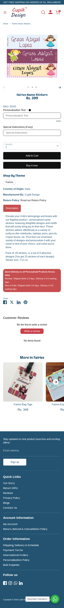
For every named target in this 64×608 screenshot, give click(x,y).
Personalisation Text (15, 110)
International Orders (15, 555)
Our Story (9, 483)
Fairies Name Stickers (21, 24)
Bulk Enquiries (11, 565)
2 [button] (32, 87)
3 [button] (36, 87)
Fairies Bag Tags (23, 404)
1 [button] (28, 87)
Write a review (32, 331)
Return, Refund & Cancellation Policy (25, 529)
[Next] (59, 87)
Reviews (8, 493)
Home (5, 24)
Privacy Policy (11, 498)
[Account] (50, 13)
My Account (10, 524)
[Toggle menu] (5, 12)
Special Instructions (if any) (18, 127)
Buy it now (32, 165)
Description (12, 208)
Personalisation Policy (16, 560)
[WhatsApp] (15, 583)
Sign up (15, 462)
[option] (32, 56)
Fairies (9, 182)
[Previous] (4, 87)
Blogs (6, 503)
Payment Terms (13, 550)
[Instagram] (10, 583)
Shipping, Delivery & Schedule (21, 545)
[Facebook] (5, 583)
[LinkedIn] (21, 583)
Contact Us (10, 508)
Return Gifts (10, 488)
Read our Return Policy (33, 200)
